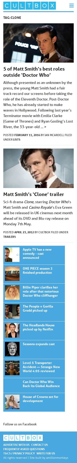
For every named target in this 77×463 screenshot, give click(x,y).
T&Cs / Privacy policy (19, 453)
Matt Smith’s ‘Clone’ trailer (33, 194)
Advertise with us (16, 445)
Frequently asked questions (24, 449)
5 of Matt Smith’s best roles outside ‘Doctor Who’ (34, 72)
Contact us (39, 445)
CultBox (44, 232)
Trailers (9, 237)
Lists (16, 139)
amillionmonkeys (57, 458)
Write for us (46, 453)
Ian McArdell (55, 135)
